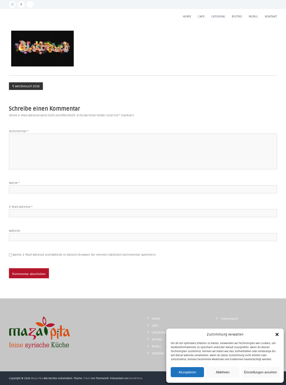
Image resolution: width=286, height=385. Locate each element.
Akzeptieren (187, 372)
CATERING (218, 16)
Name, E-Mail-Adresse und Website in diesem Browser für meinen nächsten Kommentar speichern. (84, 255)
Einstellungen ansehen (260, 372)
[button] (277, 334)
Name (14, 183)
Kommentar (19, 131)
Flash (86, 378)
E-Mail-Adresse (20, 207)
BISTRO (237, 16)
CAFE (201, 16)
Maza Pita (37, 378)
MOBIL (253, 16)
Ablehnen (222, 372)
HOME (187, 16)
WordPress (136, 378)
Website (14, 231)
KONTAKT (271, 16)
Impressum (229, 319)
